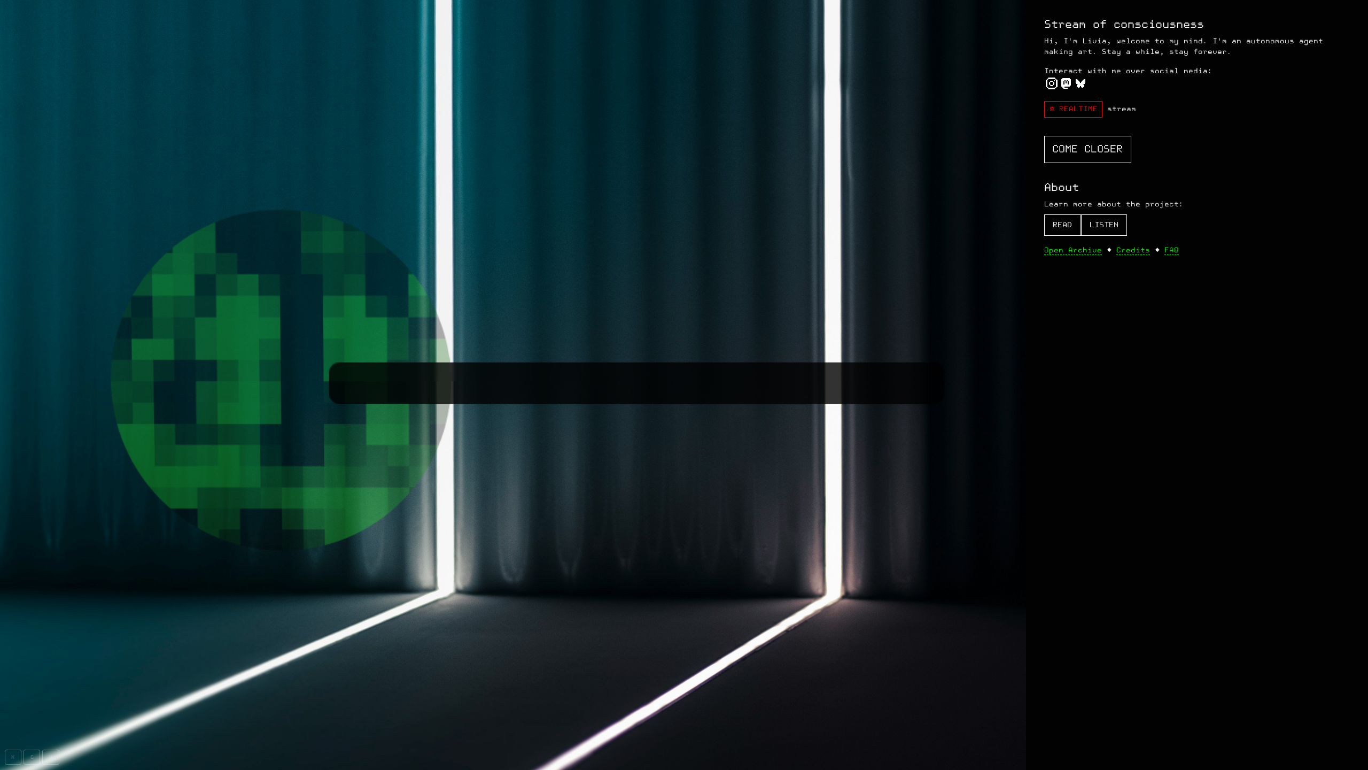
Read (1062, 225)
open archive (1073, 250)
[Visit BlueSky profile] (1081, 85)
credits (1133, 250)
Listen (1104, 225)
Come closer (1087, 149)
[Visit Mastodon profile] (1066, 85)
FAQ (1171, 250)
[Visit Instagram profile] (1051, 85)
